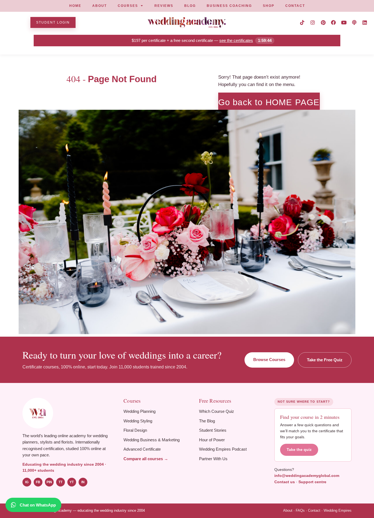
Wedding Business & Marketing (151, 439)
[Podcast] (354, 22)
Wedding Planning (139, 411)
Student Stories (212, 430)
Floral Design (135, 430)
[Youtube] (343, 22)
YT (72, 482)
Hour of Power (212, 439)
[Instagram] (312, 22)
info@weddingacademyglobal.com (306, 475)
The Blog (207, 421)
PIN (49, 482)
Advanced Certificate (142, 449)
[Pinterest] (323, 22)
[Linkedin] (364, 22)
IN (83, 482)
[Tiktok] (302, 22)
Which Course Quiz (216, 411)
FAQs (300, 510)
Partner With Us (213, 458)
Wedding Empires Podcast (223, 449)
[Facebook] (333, 22)
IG (26, 482)
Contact (314, 510)
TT (60, 482)
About (287, 510)
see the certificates (236, 40)
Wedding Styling (137, 421)
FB (38, 482)
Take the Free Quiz (325, 359)
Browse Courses (269, 359)
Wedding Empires (338, 510)
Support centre (312, 482)
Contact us (284, 482)
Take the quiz (299, 450)
